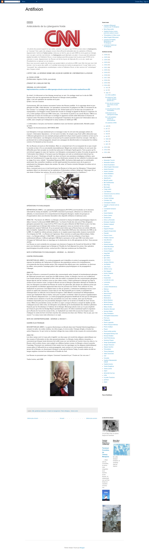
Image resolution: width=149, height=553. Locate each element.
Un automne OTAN (110, 123)
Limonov (106, 284)
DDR (105, 211)
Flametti (106, 233)
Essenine (106, 226)
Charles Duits (108, 196)
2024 (106, 59)
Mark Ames (107, 295)
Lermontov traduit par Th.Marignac (110, 45)
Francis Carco (108, 235)
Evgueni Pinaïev (109, 229)
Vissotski (106, 358)
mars (107, 139)
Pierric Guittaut (108, 327)
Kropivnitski (107, 278)
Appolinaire (107, 178)
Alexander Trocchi (109, 160)
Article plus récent (32, 418)
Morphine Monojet (109, 309)
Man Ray (106, 291)
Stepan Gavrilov (108, 347)
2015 (106, 83)
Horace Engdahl (109, 251)
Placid (106, 329)
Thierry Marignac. (65, 411)
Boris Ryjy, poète (109, 29)
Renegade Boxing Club (111, 333)
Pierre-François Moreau (111, 324)
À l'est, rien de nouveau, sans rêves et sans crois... (112, 104)
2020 (106, 70)
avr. (107, 136)
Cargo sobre (107, 189)
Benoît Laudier (108, 180)
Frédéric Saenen (109, 237)
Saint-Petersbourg (109, 338)
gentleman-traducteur (40, 411)
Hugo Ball (107, 253)
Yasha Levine (74, 411)
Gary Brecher (108, 240)
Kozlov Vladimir (108, 273)
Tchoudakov (107, 349)
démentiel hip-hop (109, 373)
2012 (106, 149)
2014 (106, 85)
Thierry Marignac (109, 351)
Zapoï (105, 371)
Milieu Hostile (108, 307)
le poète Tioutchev (109, 377)
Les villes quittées (110, 95)
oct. (107, 90)
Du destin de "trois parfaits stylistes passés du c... (110, 99)
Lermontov (107, 282)
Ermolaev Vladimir (109, 222)
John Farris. (107, 266)
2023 (106, 62)
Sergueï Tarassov (109, 345)
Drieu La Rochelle (109, 220)
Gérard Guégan (108, 244)
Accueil (62, 418)
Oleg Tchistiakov (109, 313)
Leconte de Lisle (109, 280)
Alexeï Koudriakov (109, 165)
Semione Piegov (109, 340)
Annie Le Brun (108, 176)
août (107, 126)
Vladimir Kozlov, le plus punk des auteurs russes (111, 32)
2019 (106, 72)
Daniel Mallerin (108, 213)
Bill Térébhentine (109, 182)
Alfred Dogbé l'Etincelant (111, 37)
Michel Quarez (108, 302)
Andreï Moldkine (109, 173)
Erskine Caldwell (109, 224)
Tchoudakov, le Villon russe (112, 35)
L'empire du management (53, 411)
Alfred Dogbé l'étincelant (111, 167)
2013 (106, 147)
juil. (107, 128)
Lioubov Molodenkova (110, 286)
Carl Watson (107, 191)
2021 (106, 67)
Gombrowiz (107, 242)
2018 (106, 75)
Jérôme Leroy (108, 269)
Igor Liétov (107, 258)
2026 (106, 54)
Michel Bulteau (108, 300)
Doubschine (107, 217)
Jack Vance (107, 260)
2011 (106, 152)
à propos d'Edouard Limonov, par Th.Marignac (111, 26)
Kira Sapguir (107, 271)
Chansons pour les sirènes (112, 194)
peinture (106, 380)
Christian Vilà (108, 200)
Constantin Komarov (110, 209)
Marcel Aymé (107, 293)
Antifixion (34, 9)
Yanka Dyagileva (109, 366)
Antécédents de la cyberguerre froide (111, 113)
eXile (33, 411)
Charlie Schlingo (109, 198)
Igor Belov (107, 255)
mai (107, 134)
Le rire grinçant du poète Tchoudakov (112, 109)
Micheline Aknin (108, 304)
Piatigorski (107, 320)
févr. (107, 141)
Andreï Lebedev (108, 171)
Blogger (82, 548)
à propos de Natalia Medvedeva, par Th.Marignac (110, 41)
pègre (105, 382)
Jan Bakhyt (107, 264)
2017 (106, 77)
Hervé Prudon (108, 249)
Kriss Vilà (106, 275)
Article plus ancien (91, 418)
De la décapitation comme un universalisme (110, 118)
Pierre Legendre (109, 322)
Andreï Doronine (109, 169)
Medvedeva (107, 298)
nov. (107, 87)
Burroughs (107, 187)
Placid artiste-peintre (110, 331)
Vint (105, 356)
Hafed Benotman (109, 246)
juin (107, 131)
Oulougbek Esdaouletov (111, 315)
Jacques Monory (109, 262)
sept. (107, 92)
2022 (106, 65)
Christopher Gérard (109, 203)
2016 (106, 80)
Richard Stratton (108, 336)
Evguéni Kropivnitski (110, 231)
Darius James (108, 215)
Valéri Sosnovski (109, 353)
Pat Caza (106, 318)
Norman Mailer (108, 311)
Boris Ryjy (107, 185)
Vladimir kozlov (108, 364)
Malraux (106, 289)
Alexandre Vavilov (109, 162)
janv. (107, 144)
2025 (106, 57)
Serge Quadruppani (110, 342)
